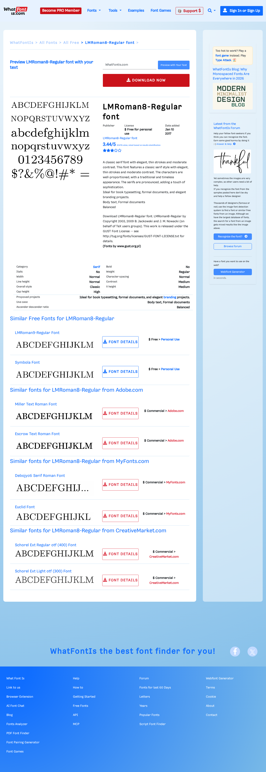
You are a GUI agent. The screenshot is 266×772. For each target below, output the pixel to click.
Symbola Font (27, 363)
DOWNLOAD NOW (148, 80)
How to (78, 687)
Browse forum (233, 246)
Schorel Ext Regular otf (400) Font (45, 545)
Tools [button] (113, 10)
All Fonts (48, 43)
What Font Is (15, 678)
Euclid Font (25, 507)
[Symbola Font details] (54, 374)
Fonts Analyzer (16, 724)
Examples (136, 10)
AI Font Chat (15, 706)
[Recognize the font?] (233, 161)
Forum (144, 678)
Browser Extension (19, 696)
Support (190, 11)
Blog (9, 715)
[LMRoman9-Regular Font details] (54, 344)
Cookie (211, 696)
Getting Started (84, 696)
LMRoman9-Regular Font (37, 333)
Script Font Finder (152, 724)
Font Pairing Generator (22, 742)
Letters (144, 696)
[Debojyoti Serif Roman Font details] (54, 488)
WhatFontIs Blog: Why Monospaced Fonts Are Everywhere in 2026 (231, 74)
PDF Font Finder (17, 733)
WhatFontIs (22, 43)
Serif (96, 267)
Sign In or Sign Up (244, 11)
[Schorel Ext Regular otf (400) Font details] (54, 553)
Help (76, 678)
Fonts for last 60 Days (155, 687)
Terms (210, 687)
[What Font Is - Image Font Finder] (15, 11)
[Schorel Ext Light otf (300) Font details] (54, 579)
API (75, 715)
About (210, 706)
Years (143, 706)
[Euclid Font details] (54, 516)
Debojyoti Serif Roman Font (40, 476)
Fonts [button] (92, 10)
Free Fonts (80, 706)
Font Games (161, 10)
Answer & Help (224, 144)
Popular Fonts (149, 715)
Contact (211, 715)
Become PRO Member (61, 10)
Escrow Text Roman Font (37, 434)
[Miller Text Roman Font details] (54, 416)
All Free (71, 43)
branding (170, 297)
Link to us (13, 687)
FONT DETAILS (122, 342)
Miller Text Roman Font (36, 404)
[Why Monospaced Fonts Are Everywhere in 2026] (233, 96)
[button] (212, 11)
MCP (76, 724)
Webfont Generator (233, 272)
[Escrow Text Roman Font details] (54, 446)
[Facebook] (235, 652)
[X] (252, 652)
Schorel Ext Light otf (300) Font (43, 571)
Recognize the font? (230, 236)
